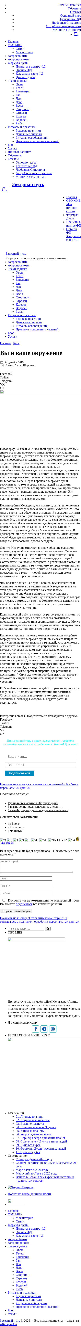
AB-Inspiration (8, 1324)
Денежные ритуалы (29, 134)
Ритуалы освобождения (31, 137)
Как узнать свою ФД (29, 73)
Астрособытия (17, 55)
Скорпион (22, 109)
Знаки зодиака (17, 80)
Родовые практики (28, 130)
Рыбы (19, 123)
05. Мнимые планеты (30, 1130)
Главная (13, 41)
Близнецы (22, 91)
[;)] (21, 840)
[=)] (3, 840)
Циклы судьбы (25, 77)
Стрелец (21, 112)
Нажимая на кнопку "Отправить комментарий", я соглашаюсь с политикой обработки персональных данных (39, 919)
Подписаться (19, 773)
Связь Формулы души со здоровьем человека (38, 810)
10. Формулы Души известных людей (41, 1148)
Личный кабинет (69, 5)
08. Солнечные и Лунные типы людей (41, 1141)
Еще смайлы (7, 842)
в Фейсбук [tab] (15, 830)
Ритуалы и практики (22, 127)
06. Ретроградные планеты (34, 1134)
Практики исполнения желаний (37, 141)
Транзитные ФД (70, 19)
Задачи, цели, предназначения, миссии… (35, 806)
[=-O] (43, 840)
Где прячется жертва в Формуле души (33, 803)
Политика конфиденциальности (29, 1194)
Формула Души (18, 63)
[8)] (9, 840)
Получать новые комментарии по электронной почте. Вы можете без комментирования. (40, 902)
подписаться (24, 904)
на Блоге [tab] (13, 823)
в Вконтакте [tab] (16, 827)
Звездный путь (28, 184)
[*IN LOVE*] (57, 840)
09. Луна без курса (28, 1145)
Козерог (21, 116)
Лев (18, 98)
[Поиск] (48, 929)
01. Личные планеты (29, 1116)
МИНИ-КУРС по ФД (66, 29)
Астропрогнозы (18, 59)
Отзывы (75, 12)
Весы (19, 105)
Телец (20, 87)
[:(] (15, 840)
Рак (18, 95)
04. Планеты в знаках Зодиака (36, 1127)
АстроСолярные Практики (34, 173)
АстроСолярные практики (63, 26)
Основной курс (70, 15)
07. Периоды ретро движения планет (40, 1138)
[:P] (27, 840)
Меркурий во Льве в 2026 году (36, 1173)
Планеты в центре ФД (30, 66)
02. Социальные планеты (33, 1120)
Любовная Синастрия (66, 22)
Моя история (24, 52)
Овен (19, 84)
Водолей (21, 119)
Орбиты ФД (24, 70)
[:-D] (34, 840)
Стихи (20, 48)
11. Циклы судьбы (28, 1152)
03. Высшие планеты (30, 1123)
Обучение (74, 8)
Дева (19, 102)
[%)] (71, 840)
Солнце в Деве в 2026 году (34, 1159)
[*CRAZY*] (77, 838)
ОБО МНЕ (15, 45)
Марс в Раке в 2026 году (32, 1170)
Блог (11, 144)
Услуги (12, 148)
